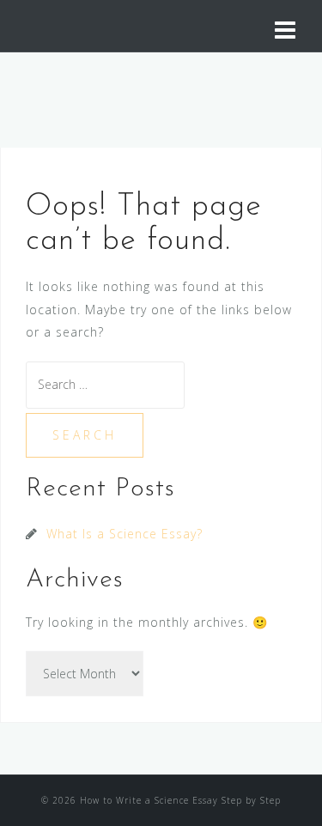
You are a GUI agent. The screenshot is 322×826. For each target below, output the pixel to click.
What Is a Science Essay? (124, 533)
